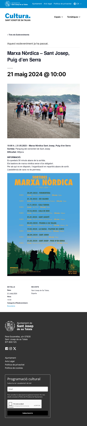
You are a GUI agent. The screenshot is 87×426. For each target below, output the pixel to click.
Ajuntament (37, 4)
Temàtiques (72, 17)
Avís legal (48, 4)
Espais (57, 17)
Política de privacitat (62, 4)
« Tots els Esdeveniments (18, 34)
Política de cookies (14, 368)
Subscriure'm (28, 413)
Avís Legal (9, 361)
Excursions (11, 306)
